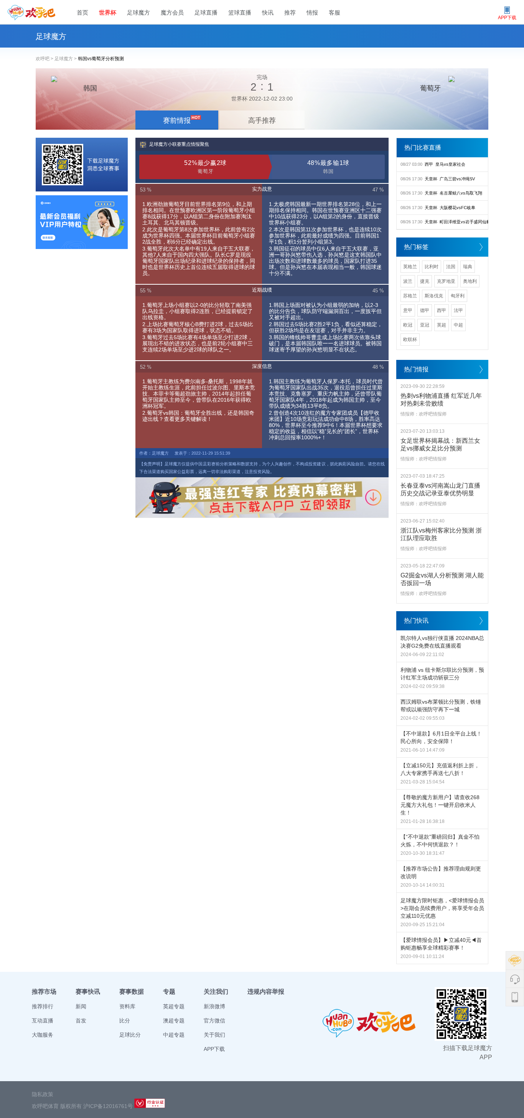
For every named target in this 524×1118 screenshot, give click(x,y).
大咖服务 (42, 1035)
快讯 (268, 12)
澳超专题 (174, 1020)
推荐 (290, 12)
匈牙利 (458, 295)
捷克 (424, 281)
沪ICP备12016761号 (108, 1106)
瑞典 (467, 266)
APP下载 (214, 1049)
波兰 (407, 281)
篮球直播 (239, 12)
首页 (82, 12)
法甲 (458, 310)
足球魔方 (138, 12)
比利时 (431, 266)
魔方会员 (172, 12)
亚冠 (424, 325)
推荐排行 (42, 1006)
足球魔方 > (66, 58)
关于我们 (214, 1035)
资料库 (127, 1006)
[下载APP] (82, 164)
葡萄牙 (430, 88)
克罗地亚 (446, 281)
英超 (441, 325)
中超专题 (174, 1035)
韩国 (90, 88)
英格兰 (410, 266)
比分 (124, 1020)
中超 (458, 325)
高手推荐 (262, 120)
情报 (312, 12)
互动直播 (42, 1020)
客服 (334, 12)
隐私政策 (42, 1094)
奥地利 (470, 281)
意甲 (407, 310)
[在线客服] (82, 222)
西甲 (441, 310)
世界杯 (107, 12)
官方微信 (214, 1020)
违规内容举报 (265, 991)
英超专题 (174, 1006)
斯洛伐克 (434, 295)
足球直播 (206, 12)
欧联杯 (410, 339)
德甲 (424, 310)
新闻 (81, 1006)
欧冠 (407, 325)
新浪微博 (214, 1006)
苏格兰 (410, 295)
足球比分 (130, 1035)
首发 (81, 1020)
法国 (450, 266)
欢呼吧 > (45, 58)
